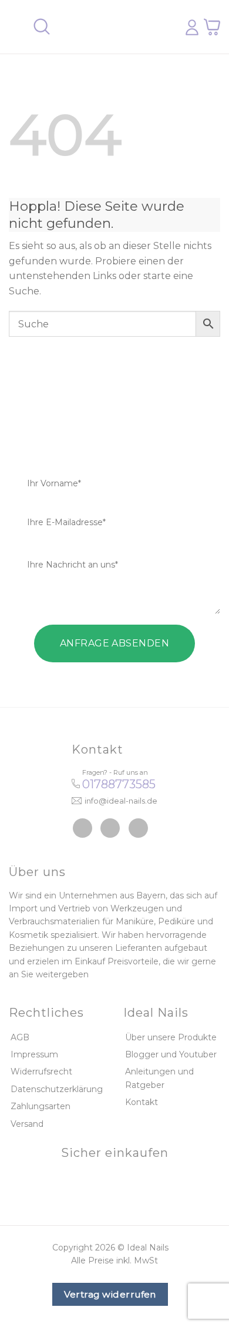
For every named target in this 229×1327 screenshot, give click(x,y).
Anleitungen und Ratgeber (159, 1078)
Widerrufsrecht (41, 1071)
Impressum (34, 1054)
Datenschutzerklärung (57, 1089)
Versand (27, 1124)
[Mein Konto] (192, 27)
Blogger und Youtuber (171, 1054)
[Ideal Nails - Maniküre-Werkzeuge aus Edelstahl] (110, 27)
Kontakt (141, 1102)
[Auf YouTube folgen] (138, 828)
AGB (20, 1037)
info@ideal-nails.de (121, 800)
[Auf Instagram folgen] (110, 828)
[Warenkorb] (212, 26)
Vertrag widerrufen (110, 1294)
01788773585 (119, 784)
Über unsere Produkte (171, 1037)
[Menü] (16, 26)
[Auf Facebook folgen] (82, 828)
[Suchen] (41, 27)
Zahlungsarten (40, 1106)
